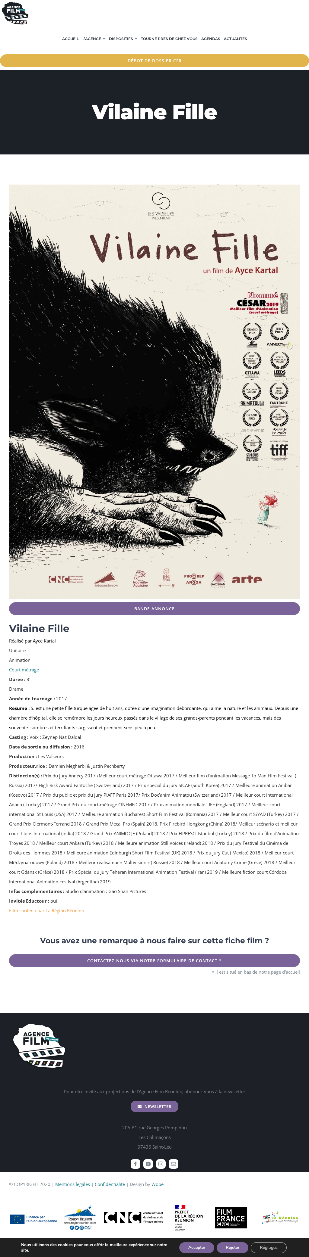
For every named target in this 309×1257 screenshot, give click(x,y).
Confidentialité (110, 1184)
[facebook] (135, 1164)
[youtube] (148, 1164)
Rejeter (232, 1247)
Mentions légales (72, 1184)
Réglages (269, 1247)
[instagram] (161, 1164)
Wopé (157, 1184)
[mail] (173, 1164)
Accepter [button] (196, 1247)
